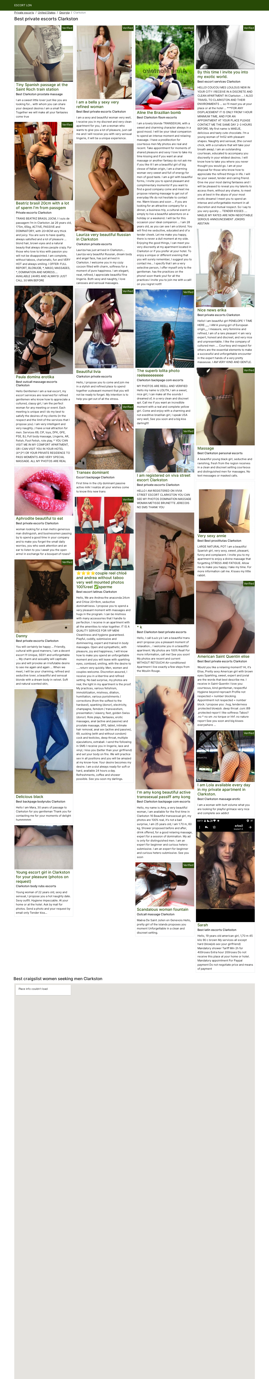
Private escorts (24, 12)
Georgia (64, 12)
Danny (21, 636)
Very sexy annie (211, 535)
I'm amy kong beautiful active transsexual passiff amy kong (163, 794)
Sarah (202, 925)
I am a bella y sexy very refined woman (97, 104)
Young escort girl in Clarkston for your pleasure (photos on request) (43, 877)
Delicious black (29, 796)
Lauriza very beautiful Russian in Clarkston (103, 236)
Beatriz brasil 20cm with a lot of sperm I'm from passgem (42, 205)
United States (46, 12)
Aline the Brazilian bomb (159, 112)
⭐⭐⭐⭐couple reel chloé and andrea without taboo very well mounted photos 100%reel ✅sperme (101, 580)
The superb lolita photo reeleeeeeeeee (158, 372)
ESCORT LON (23, 5)
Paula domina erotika (35, 377)
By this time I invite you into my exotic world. (222, 74)
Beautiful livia (88, 371)
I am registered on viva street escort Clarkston (163, 477)
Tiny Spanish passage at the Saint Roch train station (42, 87)
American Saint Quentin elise (223, 656)
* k (139, 627)
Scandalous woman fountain (162, 909)
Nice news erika (211, 310)
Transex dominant (92, 472)
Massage (205, 448)
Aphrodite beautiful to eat (39, 518)
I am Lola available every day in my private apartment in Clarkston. (223, 789)
